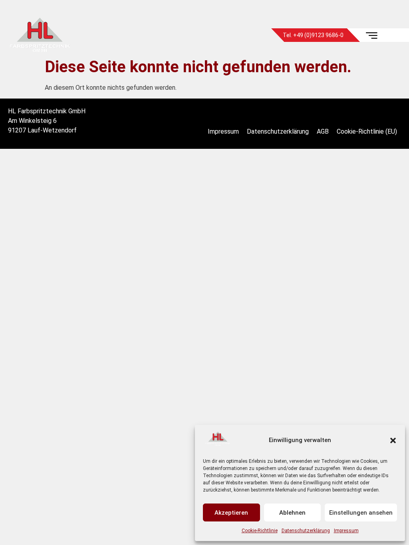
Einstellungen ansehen (361, 512)
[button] (393, 440)
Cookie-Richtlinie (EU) (367, 131)
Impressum (346, 530)
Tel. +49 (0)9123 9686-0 (313, 35)
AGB (323, 131)
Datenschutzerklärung (306, 530)
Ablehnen (292, 512)
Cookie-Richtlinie (260, 530)
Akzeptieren (231, 512)
